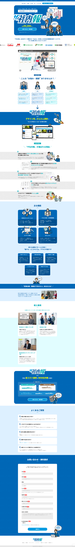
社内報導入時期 (25, 506)
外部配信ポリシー (50, 542)
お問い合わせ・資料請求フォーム (24, 442)
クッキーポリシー (37, 542)
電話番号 (24, 494)
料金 (34, 3)
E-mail (24, 488)
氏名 (23, 471)
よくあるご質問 (38, 3)
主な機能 (28, 3)
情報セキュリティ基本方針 (44, 542)
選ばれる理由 (24, 3)
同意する (24, 522)
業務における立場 (25, 501)
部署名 (23, 482)
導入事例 (31, 3)
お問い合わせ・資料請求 (47, 3)
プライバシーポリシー (31, 542)
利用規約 (27, 542)
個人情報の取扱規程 (26, 521)
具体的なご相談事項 (25, 511)
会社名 (24, 476)
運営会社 (23, 542)
